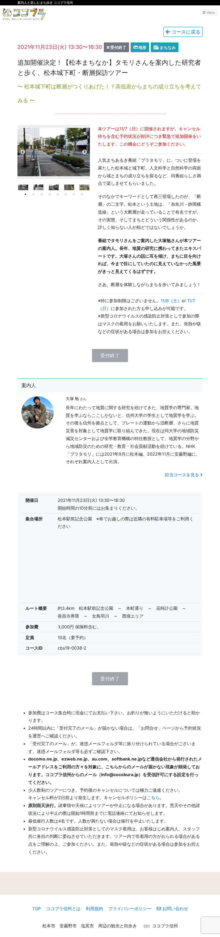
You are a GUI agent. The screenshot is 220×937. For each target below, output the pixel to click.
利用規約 (94, 908)
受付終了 (110, 355)
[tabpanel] (53, 187)
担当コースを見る (182, 474)
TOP (36, 908)
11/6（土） (171, 300)
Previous (22, 152)
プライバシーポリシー (129, 908)
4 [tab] (49, 194)
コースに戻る (185, 32)
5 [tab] (57, 194)
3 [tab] (41, 194)
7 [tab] (73, 194)
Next (84, 152)
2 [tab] (33, 194)
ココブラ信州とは (63, 908)
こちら (153, 797)
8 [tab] (82, 194)
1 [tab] (25, 194)
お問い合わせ (174, 908)
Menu (210, 12)
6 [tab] (65, 194)
